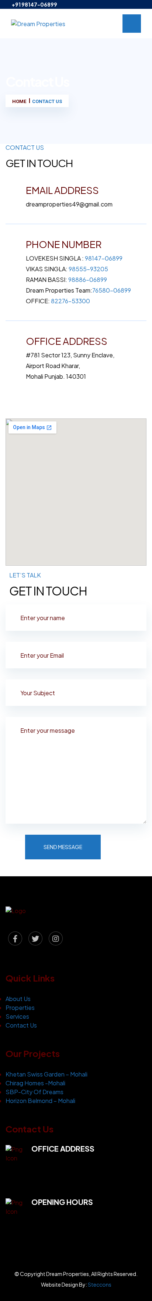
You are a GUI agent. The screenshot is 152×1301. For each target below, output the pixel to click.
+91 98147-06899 (34, 4)
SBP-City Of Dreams (34, 1092)
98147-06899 (103, 258)
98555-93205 (88, 269)
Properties (20, 1007)
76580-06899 (111, 290)
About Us (18, 999)
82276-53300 (70, 301)
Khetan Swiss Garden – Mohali (46, 1074)
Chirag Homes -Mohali (35, 1083)
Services (17, 1016)
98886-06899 (87, 279)
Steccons (99, 1284)
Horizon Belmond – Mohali (40, 1100)
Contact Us (21, 1025)
